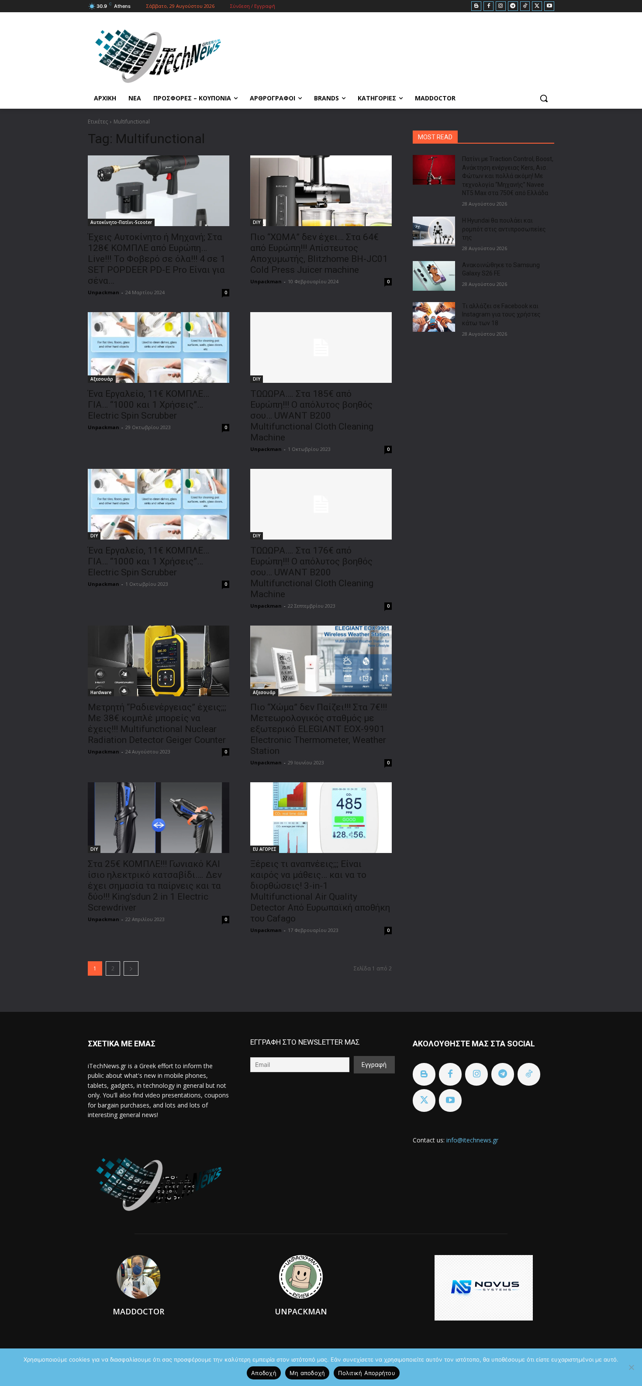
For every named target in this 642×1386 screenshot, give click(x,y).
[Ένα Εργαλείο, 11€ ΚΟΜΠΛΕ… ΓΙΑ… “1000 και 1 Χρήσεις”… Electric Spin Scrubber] (158, 347)
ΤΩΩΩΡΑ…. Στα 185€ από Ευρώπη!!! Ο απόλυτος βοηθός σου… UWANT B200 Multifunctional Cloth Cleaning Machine (311, 416)
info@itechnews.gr (472, 1140)
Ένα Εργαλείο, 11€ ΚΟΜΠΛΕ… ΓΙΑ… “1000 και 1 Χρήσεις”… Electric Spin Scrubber (148, 405)
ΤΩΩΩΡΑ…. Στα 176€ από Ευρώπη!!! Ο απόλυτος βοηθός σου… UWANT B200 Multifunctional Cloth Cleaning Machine (311, 572)
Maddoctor (138, 1311)
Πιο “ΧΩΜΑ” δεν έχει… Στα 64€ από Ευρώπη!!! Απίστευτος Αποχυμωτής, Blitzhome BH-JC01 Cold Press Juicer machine (319, 253)
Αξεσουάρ (101, 379)
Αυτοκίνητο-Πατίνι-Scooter (121, 222)
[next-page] (131, 968)
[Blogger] (476, 6)
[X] (537, 6)
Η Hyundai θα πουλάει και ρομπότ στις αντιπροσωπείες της (504, 229)
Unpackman (103, 292)
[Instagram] (501, 6)
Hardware (100, 692)
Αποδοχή (263, 1372)
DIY (256, 222)
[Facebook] (488, 6)
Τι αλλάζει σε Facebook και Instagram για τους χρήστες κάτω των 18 (501, 315)
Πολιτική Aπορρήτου (366, 1372)
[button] (543, 98)
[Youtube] (549, 6)
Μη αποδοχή (307, 1372)
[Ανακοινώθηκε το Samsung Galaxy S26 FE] (434, 276)
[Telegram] (513, 6)
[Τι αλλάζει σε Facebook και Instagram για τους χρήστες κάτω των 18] (434, 317)
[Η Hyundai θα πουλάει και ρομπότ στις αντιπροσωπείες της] (434, 231)
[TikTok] (525, 6)
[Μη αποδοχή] (631, 1367)
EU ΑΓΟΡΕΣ (264, 849)
